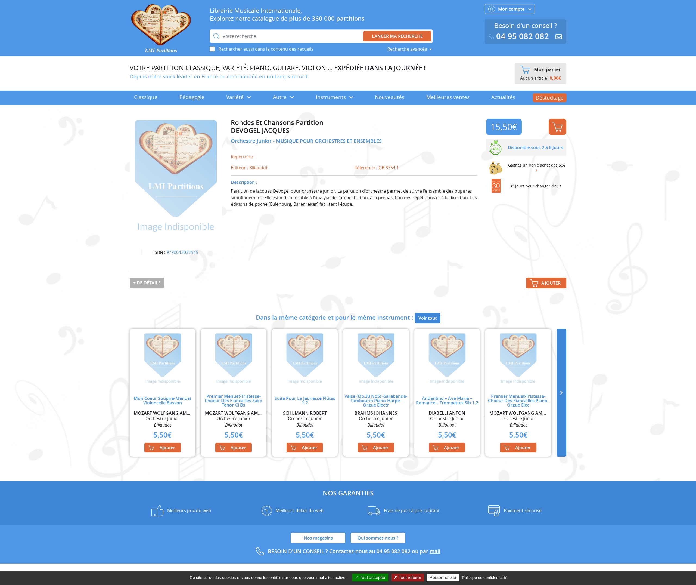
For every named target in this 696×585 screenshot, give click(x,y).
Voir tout (427, 318)
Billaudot (258, 168)
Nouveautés (389, 97)
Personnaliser (443, 577)
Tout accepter (372, 577)
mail (435, 551)
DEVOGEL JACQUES (260, 130)
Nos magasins (318, 538)
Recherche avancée (407, 49)
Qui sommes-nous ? (378, 538)
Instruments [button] (331, 97)
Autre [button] (280, 97)
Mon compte (512, 9)
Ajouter (557, 127)
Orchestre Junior (252, 140)
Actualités (503, 97)
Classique (145, 97)
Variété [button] (235, 97)
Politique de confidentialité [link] (484, 577)
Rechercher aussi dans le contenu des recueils (266, 49)
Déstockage (550, 97)
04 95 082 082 (522, 36)
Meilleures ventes (448, 97)
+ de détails (147, 283)
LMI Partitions (161, 50)
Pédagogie (191, 97)
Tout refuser (409, 577)
